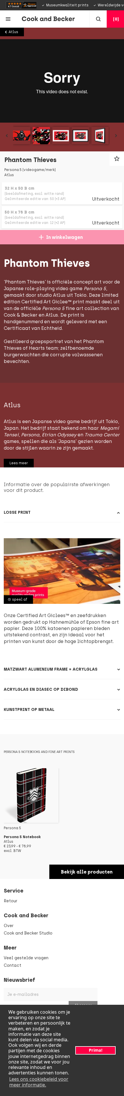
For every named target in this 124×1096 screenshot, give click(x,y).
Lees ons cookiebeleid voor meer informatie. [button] (38, 1082)
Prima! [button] (95, 1050)
